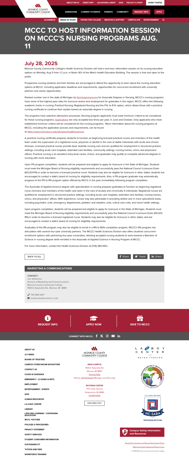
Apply (159, 12)
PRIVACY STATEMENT (34, 429)
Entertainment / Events (37, 389)
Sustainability (32, 444)
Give (121, 3)
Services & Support (114, 20)
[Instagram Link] (107, 336)
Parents (108, 12)
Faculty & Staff (135, 3)
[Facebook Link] (96, 336)
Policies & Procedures (37, 424)
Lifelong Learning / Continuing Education (41, 415)
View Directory (94, 403)
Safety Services (33, 434)
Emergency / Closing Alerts (39, 379)
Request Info (141, 12)
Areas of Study (68, 20)
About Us (30, 349)
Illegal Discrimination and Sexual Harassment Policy (144, 443)
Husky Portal (155, 3)
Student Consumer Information (42, 439)
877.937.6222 (87, 378)
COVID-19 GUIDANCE (34, 374)
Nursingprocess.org (87, 97)
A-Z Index (29, 354)
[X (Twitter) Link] (101, 336)
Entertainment (151, 20)
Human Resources (34, 399)
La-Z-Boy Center (33, 404)
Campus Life (134, 20)
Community (123, 12)
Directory (88, 3)
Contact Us (31, 369)
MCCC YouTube (32, 419)
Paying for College (91, 20)
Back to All (34, 256)
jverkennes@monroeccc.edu (44, 298)
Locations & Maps (106, 3)
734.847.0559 (94, 395)
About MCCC (73, 3)
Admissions (71, 12)
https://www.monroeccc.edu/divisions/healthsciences (55, 131)
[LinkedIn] (118, 336)
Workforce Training (35, 454)
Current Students (90, 12)
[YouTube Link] (113, 336)
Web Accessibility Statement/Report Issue (148, 447)
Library (29, 409)
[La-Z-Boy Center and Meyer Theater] (149, 352)
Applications (61, 119)
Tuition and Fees (33, 449)
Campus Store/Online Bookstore (42, 364)
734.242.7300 (94, 375)
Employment (31, 384)
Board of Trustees (35, 359)
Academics (49, 20)
